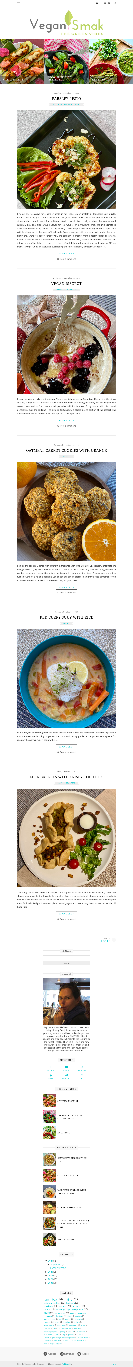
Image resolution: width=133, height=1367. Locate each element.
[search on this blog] (115, 3)
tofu (45, 1344)
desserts (60, 290)
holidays (72, 290)
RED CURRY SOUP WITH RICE (66, 617)
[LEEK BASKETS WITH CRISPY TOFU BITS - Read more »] (66, 886)
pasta (72, 1313)
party (63, 1335)
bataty (83, 1325)
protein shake (83, 1338)
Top (113, 1364)
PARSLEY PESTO (66, 98)
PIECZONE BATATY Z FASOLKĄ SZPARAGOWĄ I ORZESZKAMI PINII (73, 1223)
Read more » (66, 253)
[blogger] (108, 3)
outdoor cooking (52, 1302)
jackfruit (71, 1332)
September (56, 1264)
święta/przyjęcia (55, 1344)
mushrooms (48, 1335)
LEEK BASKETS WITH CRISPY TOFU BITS (66, 776)
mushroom (81, 1332)
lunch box (50, 1299)
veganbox (48, 1316)
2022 (50, 1275)
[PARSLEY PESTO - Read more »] (66, 208)
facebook (50, 1071)
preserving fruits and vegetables (63, 1338)
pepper (71, 1335)
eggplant (77, 1328)
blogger (51, 1079)
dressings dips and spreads (66, 105)
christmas (59, 1316)
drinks (68, 1316)
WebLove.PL (66, 1364)
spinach (65, 1341)
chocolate (66, 1322)
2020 (50, 1282)
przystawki (47, 1341)
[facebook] (99, 3)
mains (61, 783)
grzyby (62, 1332)
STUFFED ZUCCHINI (67, 1101)
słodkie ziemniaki (77, 1341)
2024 (50, 1260)
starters (70, 783)
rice (60, 1319)
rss (82, 1079)
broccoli (47, 1328)
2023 (50, 1271)
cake (54, 1328)
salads (47, 1309)
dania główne (49, 1325)
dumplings (61, 1325)
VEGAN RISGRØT (66, 283)
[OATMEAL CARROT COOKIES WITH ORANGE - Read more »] (66, 560)
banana (56, 1322)
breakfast (48, 1306)
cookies (77, 1322)
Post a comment (68, 258)
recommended (49, 1319)
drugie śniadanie (65, 1328)
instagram (82, 1071)
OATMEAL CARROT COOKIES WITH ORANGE (66, 450)
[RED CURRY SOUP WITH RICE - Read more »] (66, 727)
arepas (67, 1319)
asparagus (78, 1319)
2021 (50, 1279)
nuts (56, 1335)
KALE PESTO (63, 1132)
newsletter (66, 1079)
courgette (82, 1313)
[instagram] (104, 3)
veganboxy (73, 1325)
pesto (79, 1335)
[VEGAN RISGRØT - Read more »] (66, 393)
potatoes (78, 1316)
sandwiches (60, 1313)
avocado (47, 1322)
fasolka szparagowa (50, 1332)
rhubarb (57, 1341)
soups (66, 623)
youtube (66, 1071)
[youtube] (96, 3)
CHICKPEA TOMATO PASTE (71, 1207)
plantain (46, 1338)
